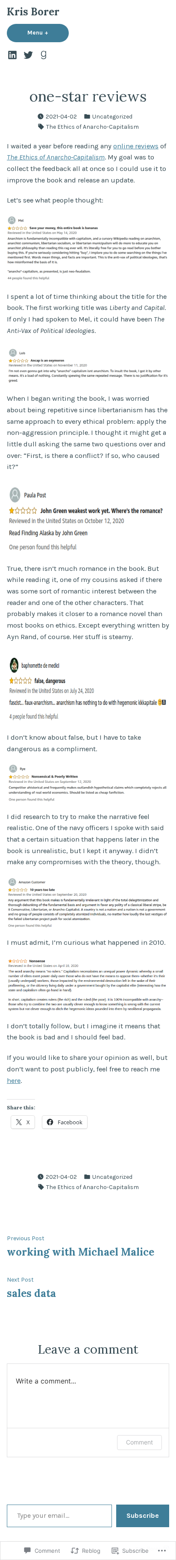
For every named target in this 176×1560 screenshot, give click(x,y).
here (14, 1081)
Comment (139, 1442)
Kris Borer (33, 11)
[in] (13, 55)
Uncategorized (112, 116)
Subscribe (142, 1515)
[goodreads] (42, 55)
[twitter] (28, 55)
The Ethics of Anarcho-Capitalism (92, 126)
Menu (48, 32)
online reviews (135, 146)
